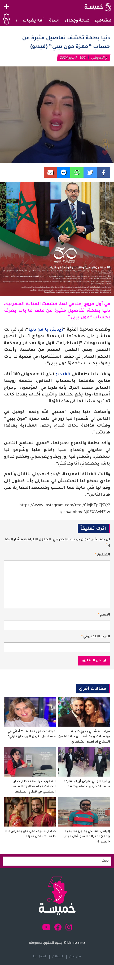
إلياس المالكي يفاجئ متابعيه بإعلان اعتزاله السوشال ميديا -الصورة (86, 837)
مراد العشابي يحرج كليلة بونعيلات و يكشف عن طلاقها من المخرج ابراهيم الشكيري (84, 737)
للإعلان (57, 957)
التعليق (102, 555)
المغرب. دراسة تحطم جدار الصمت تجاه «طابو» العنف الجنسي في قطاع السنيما (34, 787)
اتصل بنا (39, 957)
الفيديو (63, 374)
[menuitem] (103, 21)
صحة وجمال (77, 21)
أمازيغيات (33, 21)
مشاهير (103, 21)
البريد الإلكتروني (95, 637)
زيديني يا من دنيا (45, 330)
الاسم (104, 615)
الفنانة (33, 304)
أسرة (54, 21)
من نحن (75, 957)
